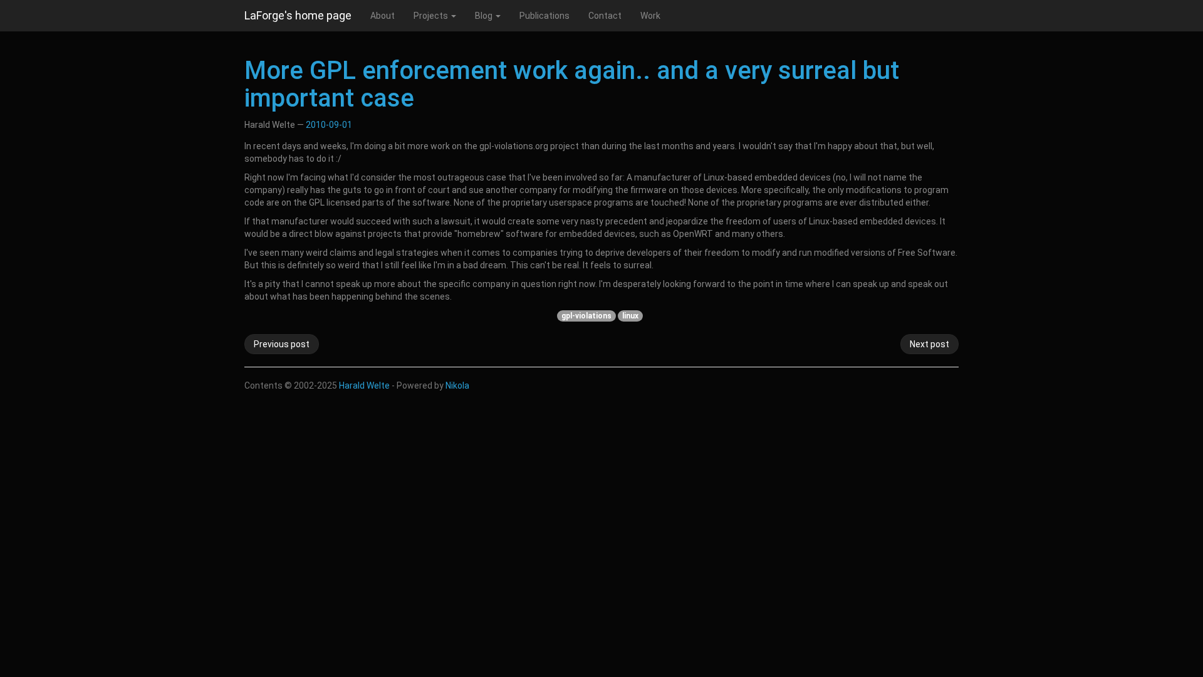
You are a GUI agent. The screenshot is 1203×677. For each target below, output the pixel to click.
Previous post (282, 344)
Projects (432, 16)
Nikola (457, 385)
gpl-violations (586, 316)
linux (630, 316)
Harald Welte (364, 385)
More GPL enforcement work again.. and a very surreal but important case (571, 84)
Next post (929, 344)
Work (650, 16)
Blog (484, 16)
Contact (605, 16)
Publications (544, 16)
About (382, 16)
